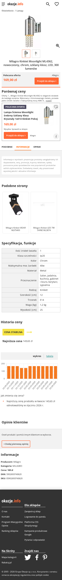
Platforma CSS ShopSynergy (31, 523)
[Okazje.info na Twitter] (27, 558)
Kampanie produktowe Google (35, 532)
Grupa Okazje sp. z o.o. (25, 571)
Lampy (20, 10)
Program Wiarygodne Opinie (12, 523)
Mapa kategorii (9, 557)
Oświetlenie (8, 10)
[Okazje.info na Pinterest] (45, 558)
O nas (4, 511)
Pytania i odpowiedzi (34, 539)
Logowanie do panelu (35, 516)
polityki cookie (42, 575)
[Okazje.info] (16, 4)
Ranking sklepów (10, 530)
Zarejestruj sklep (32, 511)
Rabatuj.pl (7, 562)
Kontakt (6, 516)
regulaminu (25, 575)
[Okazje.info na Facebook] (36, 558)
